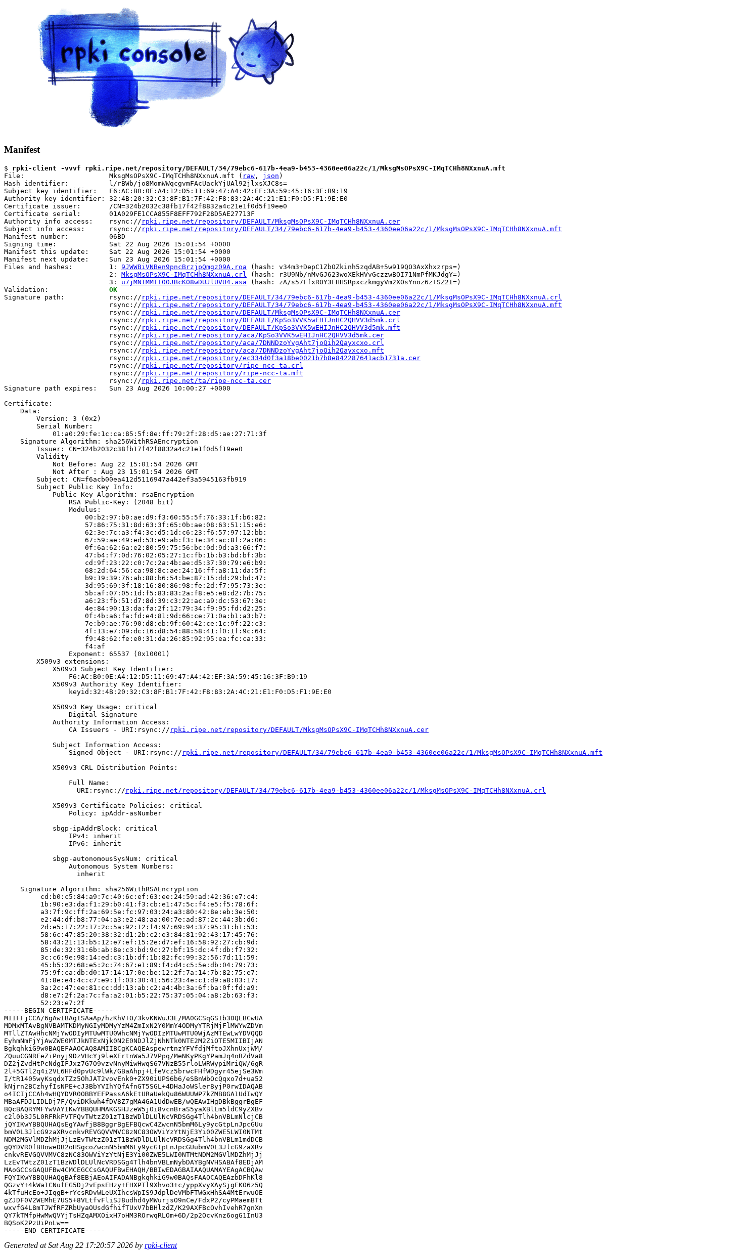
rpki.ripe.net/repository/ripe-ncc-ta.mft (222, 373)
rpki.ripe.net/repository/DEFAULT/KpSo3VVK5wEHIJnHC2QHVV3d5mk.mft (271, 327)
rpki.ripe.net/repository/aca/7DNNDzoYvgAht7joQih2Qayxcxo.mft (263, 350)
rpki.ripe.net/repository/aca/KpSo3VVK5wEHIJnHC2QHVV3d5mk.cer (263, 335)
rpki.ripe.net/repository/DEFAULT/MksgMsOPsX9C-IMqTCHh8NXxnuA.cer (271, 221)
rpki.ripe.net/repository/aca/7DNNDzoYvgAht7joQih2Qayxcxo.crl (263, 343)
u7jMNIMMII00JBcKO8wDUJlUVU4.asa (184, 282)
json (271, 176)
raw (249, 176)
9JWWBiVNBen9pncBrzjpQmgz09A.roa (184, 267)
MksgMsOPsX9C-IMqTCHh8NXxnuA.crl (184, 274)
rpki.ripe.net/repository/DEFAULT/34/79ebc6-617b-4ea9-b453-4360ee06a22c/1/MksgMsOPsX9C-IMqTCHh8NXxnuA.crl (352, 297)
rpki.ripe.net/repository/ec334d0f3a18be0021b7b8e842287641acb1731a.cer (281, 358)
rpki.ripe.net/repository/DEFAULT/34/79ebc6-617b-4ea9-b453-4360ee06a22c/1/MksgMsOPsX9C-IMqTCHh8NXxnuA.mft (352, 229)
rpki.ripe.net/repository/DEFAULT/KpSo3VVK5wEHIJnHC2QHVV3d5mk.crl (271, 320)
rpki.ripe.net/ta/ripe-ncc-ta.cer (206, 380)
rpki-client (161, 1245)
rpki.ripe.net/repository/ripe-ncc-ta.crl (222, 365)
